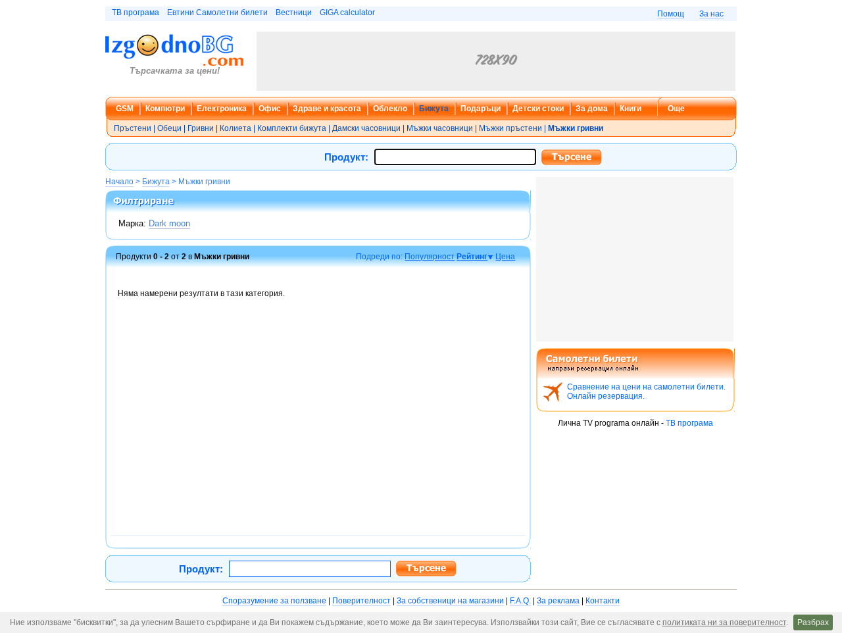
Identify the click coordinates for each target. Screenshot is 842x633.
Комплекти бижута (291, 128)
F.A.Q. (520, 600)
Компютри (165, 108)
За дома (592, 108)
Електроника (222, 108)
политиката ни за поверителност (724, 622)
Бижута (434, 108)
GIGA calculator (347, 12)
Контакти (602, 600)
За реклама (558, 600)
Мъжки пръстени (510, 128)
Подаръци (480, 108)
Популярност (430, 256)
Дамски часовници (366, 128)
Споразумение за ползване (274, 600)
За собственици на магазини (450, 600)
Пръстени (132, 128)
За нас (711, 13)
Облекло (390, 108)
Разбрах (813, 622)
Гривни (200, 128)
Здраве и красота (327, 108)
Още (676, 108)
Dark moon (169, 223)
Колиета (235, 128)
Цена (505, 256)
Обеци (169, 128)
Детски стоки (538, 108)
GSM (125, 108)
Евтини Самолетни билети (217, 12)
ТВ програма (135, 12)
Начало (119, 181)
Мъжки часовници (440, 128)
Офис (270, 108)
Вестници (294, 12)
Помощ (670, 13)
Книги (630, 108)
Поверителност (361, 600)
